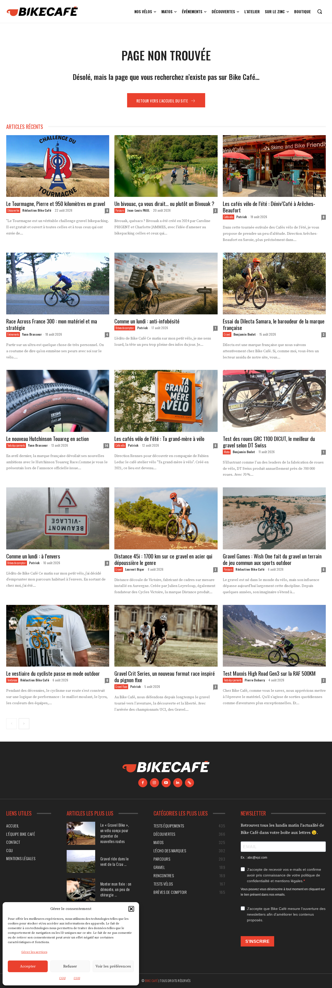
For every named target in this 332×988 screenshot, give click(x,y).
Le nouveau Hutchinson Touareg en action (47, 438)
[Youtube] (166, 782)
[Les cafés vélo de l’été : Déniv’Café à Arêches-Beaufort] (274, 166)
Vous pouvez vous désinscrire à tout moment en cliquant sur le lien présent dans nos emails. (283, 891)
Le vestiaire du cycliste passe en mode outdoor (53, 673)
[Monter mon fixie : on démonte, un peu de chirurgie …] (81, 889)
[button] (131, 908)
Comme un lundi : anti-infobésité (147, 321)
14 (106, 445)
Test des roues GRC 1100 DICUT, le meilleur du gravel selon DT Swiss (269, 441)
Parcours (119, 210)
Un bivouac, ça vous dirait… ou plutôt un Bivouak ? (164, 203)
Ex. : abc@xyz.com (254, 857)
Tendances (12, 680)
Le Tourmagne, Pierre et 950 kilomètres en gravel (55, 203)
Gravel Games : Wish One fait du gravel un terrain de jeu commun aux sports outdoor (272, 559)
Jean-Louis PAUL (138, 210)
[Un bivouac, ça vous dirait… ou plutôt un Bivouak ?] (165, 166)
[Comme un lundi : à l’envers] (57, 518)
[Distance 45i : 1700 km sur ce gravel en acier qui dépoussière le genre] (165, 518)
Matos (227, 452)
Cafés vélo (228, 217)
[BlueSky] (189, 782)
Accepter (28, 966)
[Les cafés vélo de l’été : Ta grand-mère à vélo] (165, 401)
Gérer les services (34, 952)
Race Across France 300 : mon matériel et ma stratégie (51, 324)
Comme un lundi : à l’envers (33, 556)
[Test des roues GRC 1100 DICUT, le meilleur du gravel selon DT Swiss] (274, 401)
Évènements (13, 334)
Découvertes (13, 210)
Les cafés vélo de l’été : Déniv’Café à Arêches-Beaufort (269, 206)
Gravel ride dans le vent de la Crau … (114, 861)
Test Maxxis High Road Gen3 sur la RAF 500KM (269, 673)
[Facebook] (142, 782)
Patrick (241, 217)
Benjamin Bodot (244, 334)
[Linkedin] (177, 782)
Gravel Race (121, 687)
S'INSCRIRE (257, 941)
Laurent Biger (134, 569)
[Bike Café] (42, 11)
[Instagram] (154, 782)
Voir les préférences (113, 966)
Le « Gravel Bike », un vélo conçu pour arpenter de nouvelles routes (114, 833)
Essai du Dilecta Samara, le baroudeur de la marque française (273, 324)
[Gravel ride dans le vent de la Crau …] (81, 861)
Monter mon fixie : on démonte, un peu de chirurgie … (116, 889)
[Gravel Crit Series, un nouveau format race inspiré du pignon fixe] (165, 636)
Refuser (70, 966)
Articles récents (24, 126)
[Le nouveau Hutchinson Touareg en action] (57, 401)
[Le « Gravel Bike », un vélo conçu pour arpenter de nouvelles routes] (81, 833)
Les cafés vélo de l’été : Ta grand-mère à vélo (159, 438)
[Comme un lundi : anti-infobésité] (165, 283)
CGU (62, 978)
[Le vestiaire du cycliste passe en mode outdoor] (57, 636)
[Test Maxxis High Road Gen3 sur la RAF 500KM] (274, 636)
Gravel (227, 334)
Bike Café (151, 980)
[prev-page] (11, 723)
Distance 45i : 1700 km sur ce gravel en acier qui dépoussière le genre (163, 559)
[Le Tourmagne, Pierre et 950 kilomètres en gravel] (57, 166)
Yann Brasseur (32, 334)
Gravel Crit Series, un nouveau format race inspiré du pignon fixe (164, 676)
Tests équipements (16, 445)
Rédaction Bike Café (36, 210)
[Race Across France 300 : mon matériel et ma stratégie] (57, 283)
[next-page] (24, 723)
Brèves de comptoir (124, 328)
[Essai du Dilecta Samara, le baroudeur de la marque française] (274, 283)
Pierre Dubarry (255, 680)
